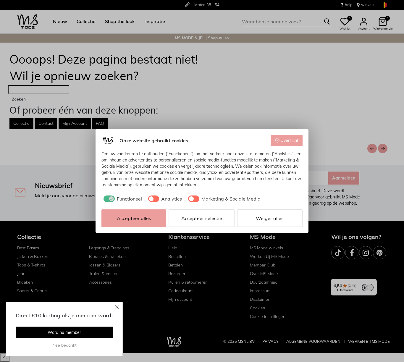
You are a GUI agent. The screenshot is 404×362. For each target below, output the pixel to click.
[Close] (117, 307)
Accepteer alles (134, 218)
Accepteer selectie (201, 218)
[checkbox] (121, 198)
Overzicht (289, 140)
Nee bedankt (64, 345)
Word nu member (64, 332)
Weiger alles (270, 218)
